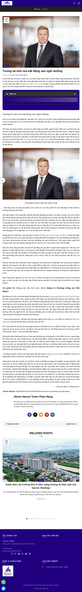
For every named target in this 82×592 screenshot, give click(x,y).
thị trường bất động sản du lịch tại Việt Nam (63, 296)
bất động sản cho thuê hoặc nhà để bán (53, 235)
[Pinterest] (47, 415)
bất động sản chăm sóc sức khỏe (32, 84)
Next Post (70, 424)
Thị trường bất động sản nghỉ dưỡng (36, 139)
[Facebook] (29, 415)
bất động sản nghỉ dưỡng (54, 354)
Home (38, 9)
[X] (35, 415)
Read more (41, 499)
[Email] (41, 415)
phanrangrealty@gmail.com (12, 551)
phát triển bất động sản (29, 278)
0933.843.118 (7, 548)
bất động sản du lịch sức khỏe (29, 288)
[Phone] (3, 582)
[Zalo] (3, 588)
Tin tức (45, 9)
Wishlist (75, 2)
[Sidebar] (2, 180)
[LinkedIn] (52, 415)
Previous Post (13, 424)
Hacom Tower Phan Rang (37, 585)
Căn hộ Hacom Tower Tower (57, 567)
